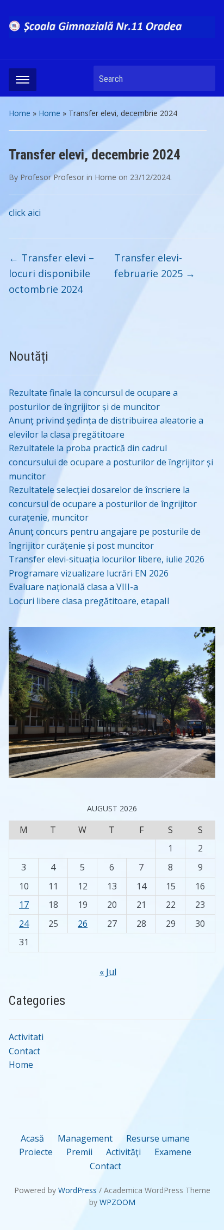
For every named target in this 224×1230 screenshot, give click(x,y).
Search (202, 78)
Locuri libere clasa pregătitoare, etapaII (89, 601)
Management (85, 1138)
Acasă (32, 1138)
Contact (24, 1051)
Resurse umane (158, 1138)
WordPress (77, 1190)
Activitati (26, 1037)
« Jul (107, 972)
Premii (79, 1152)
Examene (172, 1152)
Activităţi (123, 1152)
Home (19, 113)
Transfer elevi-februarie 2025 (154, 265)
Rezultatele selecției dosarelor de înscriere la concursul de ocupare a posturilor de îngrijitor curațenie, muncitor (103, 503)
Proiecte (36, 1152)
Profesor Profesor (52, 177)
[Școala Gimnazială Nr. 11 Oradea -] (112, 26)
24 (24, 924)
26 (83, 924)
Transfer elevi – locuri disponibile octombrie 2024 (51, 273)
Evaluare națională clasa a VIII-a (73, 587)
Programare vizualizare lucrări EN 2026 (89, 573)
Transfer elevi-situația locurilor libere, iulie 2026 (106, 559)
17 (24, 905)
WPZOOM (117, 1202)
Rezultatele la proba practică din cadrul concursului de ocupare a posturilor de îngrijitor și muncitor (111, 462)
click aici (25, 213)
